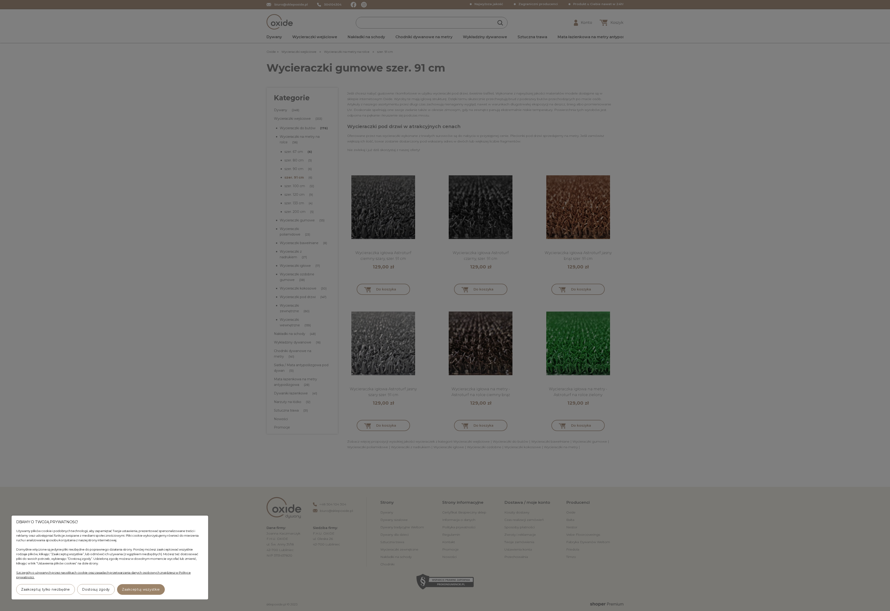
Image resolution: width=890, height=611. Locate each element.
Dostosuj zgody (96, 589)
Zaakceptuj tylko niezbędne (45, 589)
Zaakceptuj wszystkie (141, 589)
